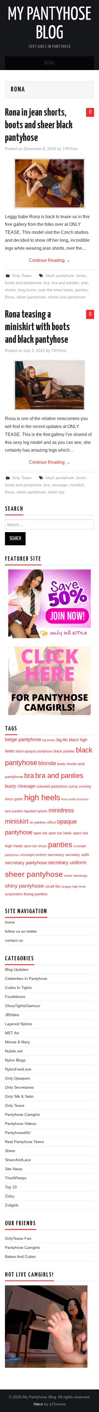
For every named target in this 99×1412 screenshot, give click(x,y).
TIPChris (70, 148)
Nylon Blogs (15, 1060)
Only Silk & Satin (19, 1096)
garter (18, 799)
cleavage (59, 485)
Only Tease (22, 275)
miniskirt (77, 485)
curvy (73, 786)
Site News (13, 1169)
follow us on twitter (21, 931)
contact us (14, 940)
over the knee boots (55, 290)
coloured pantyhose (51, 786)
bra (47, 282)
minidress (61, 810)
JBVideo (12, 1015)
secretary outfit (77, 855)
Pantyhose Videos (20, 1123)
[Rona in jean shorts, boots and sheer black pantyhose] (49, 183)
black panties (64, 751)
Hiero (38, 1404)
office (51, 822)
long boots (27, 290)
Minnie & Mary (17, 1042)
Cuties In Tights (18, 987)
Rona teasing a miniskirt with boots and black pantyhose (37, 327)
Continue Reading (49, 260)
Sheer (10, 1151)
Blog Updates (16, 969)
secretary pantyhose (26, 862)
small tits (52, 886)
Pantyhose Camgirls (22, 1114)
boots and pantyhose (23, 282)
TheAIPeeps (15, 1178)
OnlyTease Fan (18, 1238)
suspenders (14, 894)
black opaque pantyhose (34, 751)
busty (10, 786)
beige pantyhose (23, 739)
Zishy (9, 1196)
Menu (49, 63)
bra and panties (65, 282)
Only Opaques (17, 1078)
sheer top (56, 492)
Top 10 (11, 1187)
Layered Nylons (18, 1024)
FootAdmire (15, 996)
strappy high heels (73, 886)
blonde (47, 763)
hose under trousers (75, 799)
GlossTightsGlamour (22, 1006)
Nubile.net (14, 1051)
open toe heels (60, 833)
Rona (9, 297)
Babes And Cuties (20, 1256)
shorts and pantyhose (67, 297)
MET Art (12, 1033)
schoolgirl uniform (33, 855)
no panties (37, 822)
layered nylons (35, 811)
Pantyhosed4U (18, 1132)
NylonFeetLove (18, 1069)
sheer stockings (75, 876)
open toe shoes (35, 846)
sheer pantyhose (31, 297)
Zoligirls (11, 1205)
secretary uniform (67, 862)
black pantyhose (60, 275)
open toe (40, 833)
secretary (56, 854)
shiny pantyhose (24, 886)
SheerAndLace (18, 1160)
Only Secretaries (19, 1087)
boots (81, 275)
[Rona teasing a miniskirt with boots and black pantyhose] (49, 385)
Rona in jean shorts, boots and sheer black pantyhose (39, 125)
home (10, 922)
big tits (62, 740)
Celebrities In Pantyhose (26, 978)
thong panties (35, 894)
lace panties (14, 811)
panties (81, 290)
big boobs (48, 740)
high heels (42, 797)
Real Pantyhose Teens (24, 1141)
